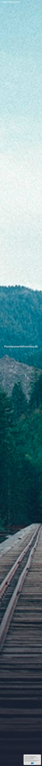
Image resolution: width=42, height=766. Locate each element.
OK (32, 763)
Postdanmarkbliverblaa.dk (11, 2)
